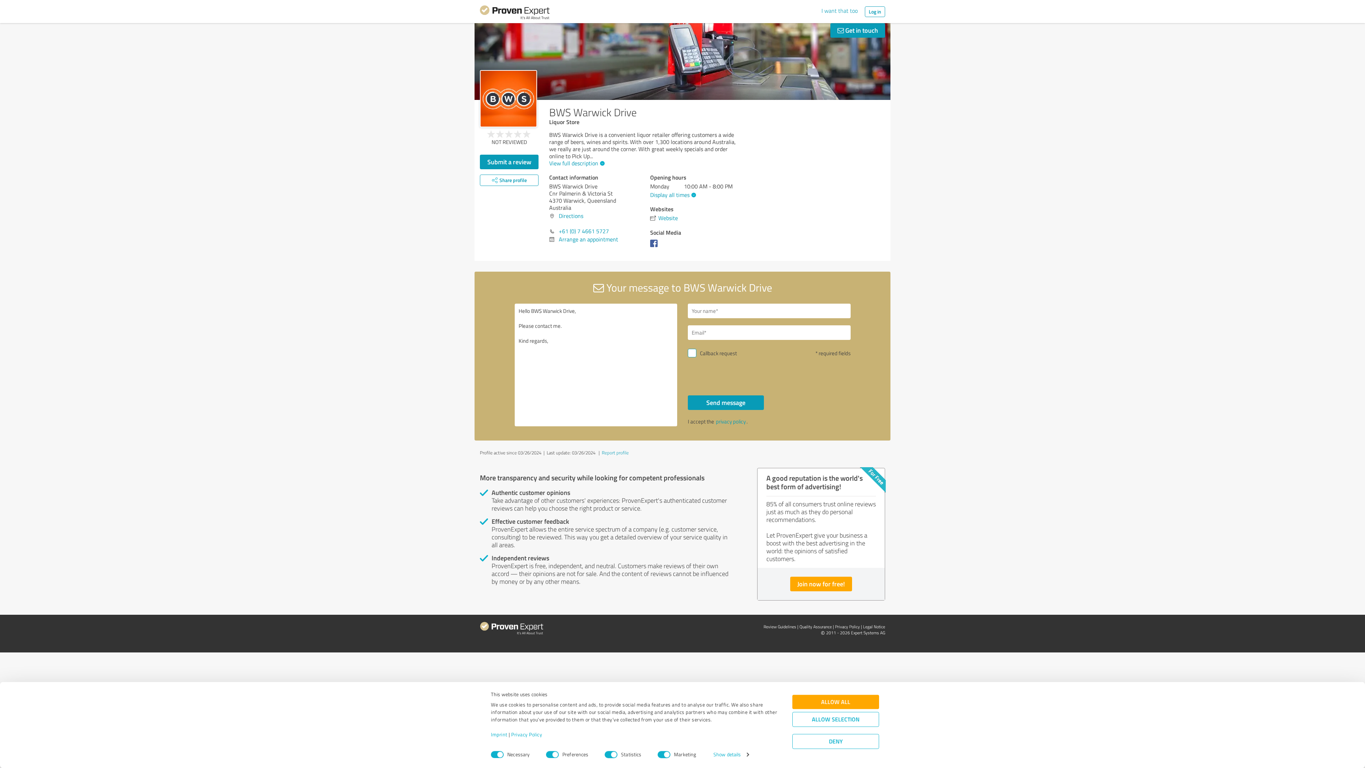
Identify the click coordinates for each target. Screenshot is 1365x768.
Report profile (615, 452)
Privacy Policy (526, 734)
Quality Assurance (815, 627)
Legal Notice (874, 627)
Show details (727, 754)
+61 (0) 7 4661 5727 (584, 231)
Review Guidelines (780, 627)
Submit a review (509, 161)
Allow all (835, 702)
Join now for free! (821, 583)
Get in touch (861, 30)
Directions (571, 216)
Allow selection (836, 719)
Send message (725, 402)
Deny (836, 741)
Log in (875, 11)
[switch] (552, 754)
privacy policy (731, 421)
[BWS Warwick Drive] (508, 99)
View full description (573, 163)
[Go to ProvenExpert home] (515, 13)
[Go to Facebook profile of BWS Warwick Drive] (655, 247)
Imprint (499, 734)
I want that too (839, 11)
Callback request (718, 353)
